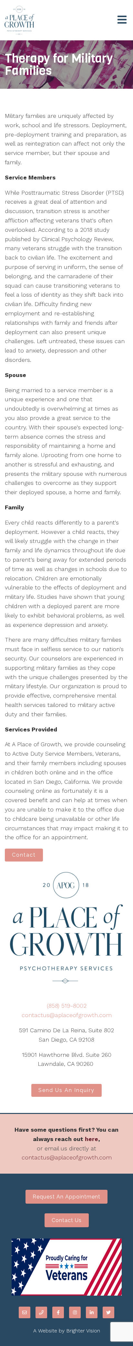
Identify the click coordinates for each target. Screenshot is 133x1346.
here (91, 1139)
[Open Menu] (122, 20)
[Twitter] (108, 1312)
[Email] (24, 1312)
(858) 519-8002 (67, 1005)
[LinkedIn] (91, 1312)
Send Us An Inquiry (66, 1090)
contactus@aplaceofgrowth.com (67, 1015)
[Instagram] (75, 1312)
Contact (24, 855)
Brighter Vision (83, 1331)
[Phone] (41, 1312)
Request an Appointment (66, 1197)
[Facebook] (58, 1312)
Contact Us (67, 1220)
